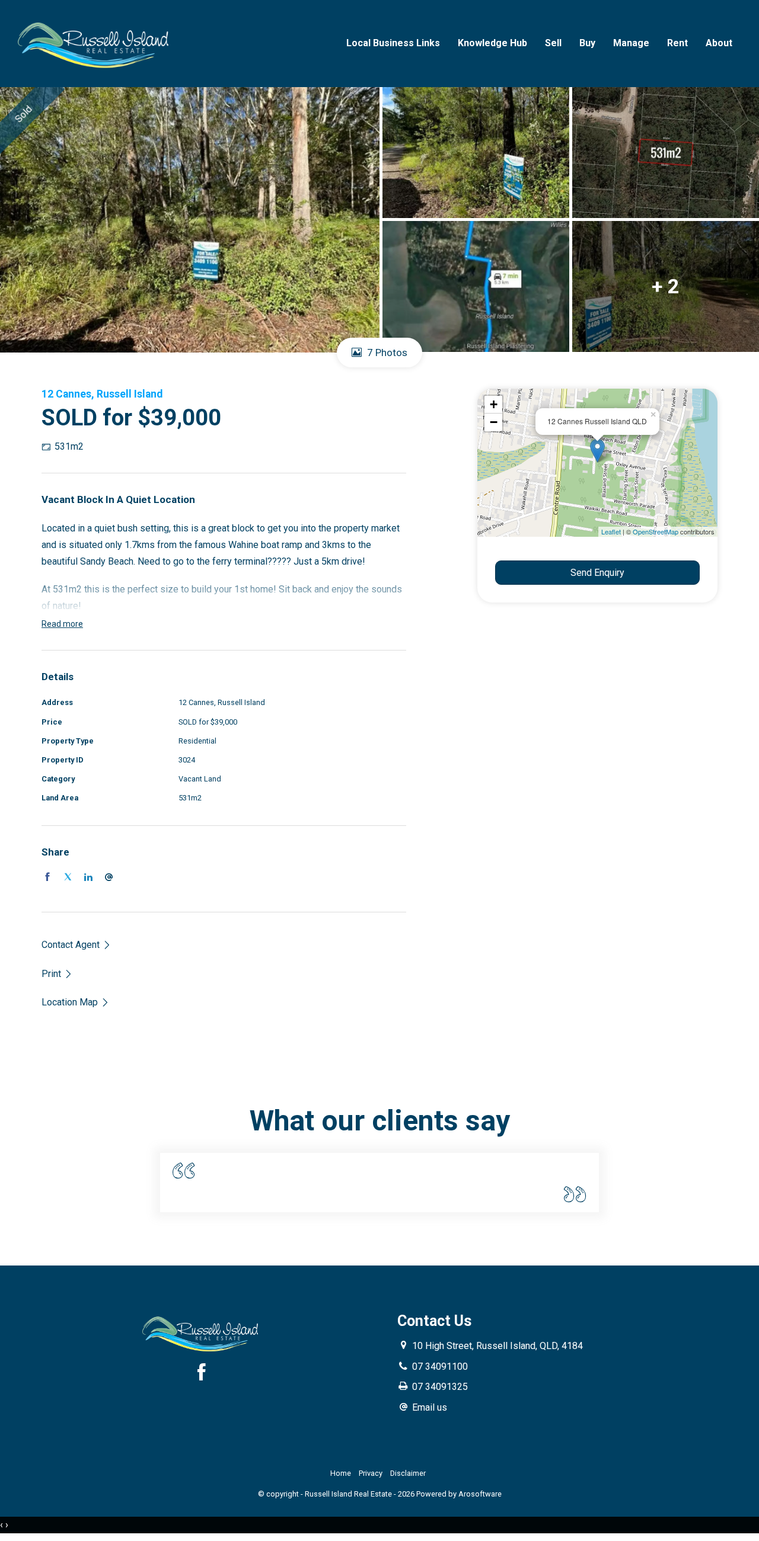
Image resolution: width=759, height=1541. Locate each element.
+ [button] (494, 404)
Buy (587, 43)
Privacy (370, 1473)
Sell (553, 43)
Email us (429, 1407)
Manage (631, 43)
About (719, 43)
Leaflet (611, 531)
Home (340, 1473)
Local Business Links (393, 43)
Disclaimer (408, 1473)
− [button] (494, 422)
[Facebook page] (201, 1374)
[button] (57, 973)
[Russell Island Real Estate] (95, 43)
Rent (677, 43)
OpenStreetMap (655, 531)
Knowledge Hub (492, 43)
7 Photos (386, 352)
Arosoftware (480, 1493)
